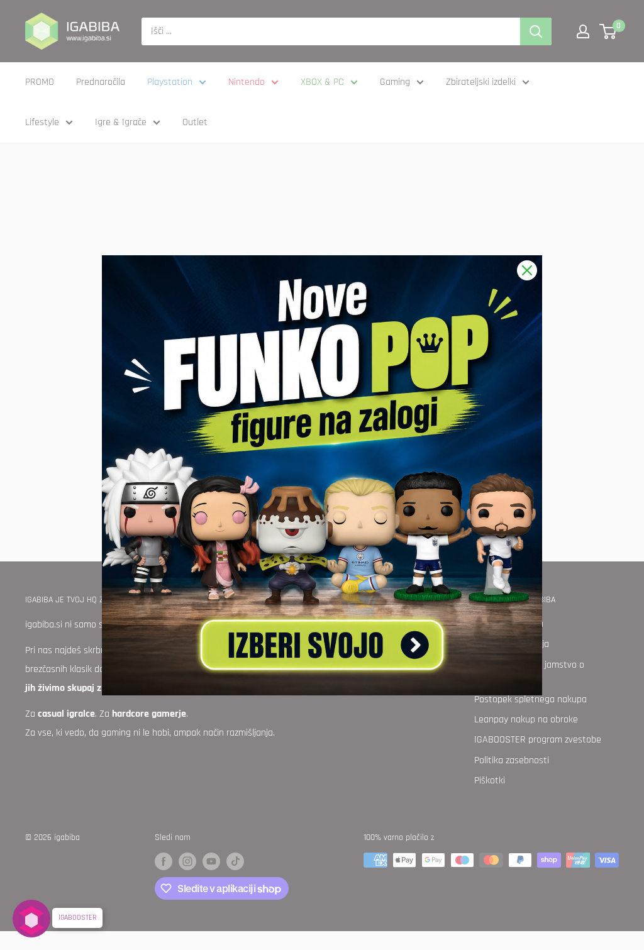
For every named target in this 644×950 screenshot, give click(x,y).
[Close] (527, 270)
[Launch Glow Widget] (31, 918)
